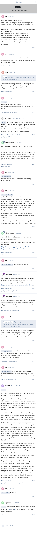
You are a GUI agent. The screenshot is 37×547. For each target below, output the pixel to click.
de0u (5, 102)
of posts (18, 2)
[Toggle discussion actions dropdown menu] (35, 2)
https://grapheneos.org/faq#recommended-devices (17, 285)
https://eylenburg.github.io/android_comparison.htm (18, 249)
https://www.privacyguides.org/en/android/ (15, 247)
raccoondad (7, 176)
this (10, 509)
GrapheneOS (7, 351)
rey (6, 77)
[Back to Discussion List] (2, 2)
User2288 (6, 493)
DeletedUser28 (8, 195)
